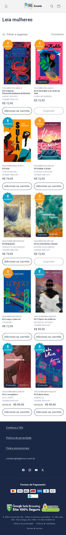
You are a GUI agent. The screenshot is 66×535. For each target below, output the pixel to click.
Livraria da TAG (16, 517)
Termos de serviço (35, 528)
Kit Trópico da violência (45, 318)
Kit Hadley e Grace (44, 167)
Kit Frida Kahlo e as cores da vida (47, 90)
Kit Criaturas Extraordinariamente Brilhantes (16, 90)
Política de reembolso (45, 524)
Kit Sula (13, 167)
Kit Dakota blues (45, 393)
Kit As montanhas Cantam (46, 242)
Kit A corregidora (13, 393)
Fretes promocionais (17, 448)
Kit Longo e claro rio (12, 318)
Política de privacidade (18, 438)
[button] (6, 6)
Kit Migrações (13, 242)
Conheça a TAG (14, 427)
